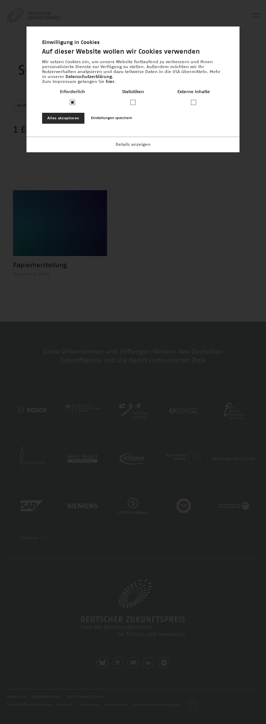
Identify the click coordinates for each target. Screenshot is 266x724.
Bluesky (102, 662)
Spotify (163, 662)
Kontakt (65, 705)
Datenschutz (116, 705)
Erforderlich (72, 92)
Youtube (133, 662)
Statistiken (133, 92)
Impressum (88, 705)
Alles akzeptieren (63, 118)
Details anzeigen (133, 144)
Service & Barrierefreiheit (29, 705)
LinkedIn (148, 662)
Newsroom (16, 697)
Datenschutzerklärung (88, 77)
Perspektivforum (46, 697)
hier (110, 82)
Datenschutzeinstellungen (157, 705)
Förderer (30, 538)
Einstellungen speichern (111, 118)
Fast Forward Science (85, 697)
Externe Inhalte (193, 92)
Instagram (117, 662)
